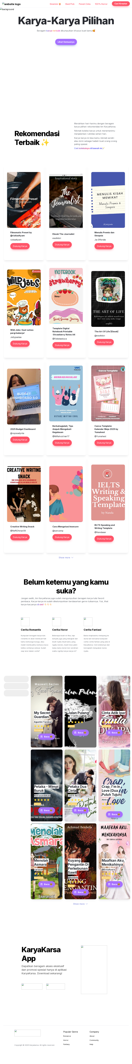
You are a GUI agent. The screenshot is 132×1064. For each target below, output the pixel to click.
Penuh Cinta (84, 4)
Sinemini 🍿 (55, 4)
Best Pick (70, 4)
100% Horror (101, 4)
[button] (11, 4)
